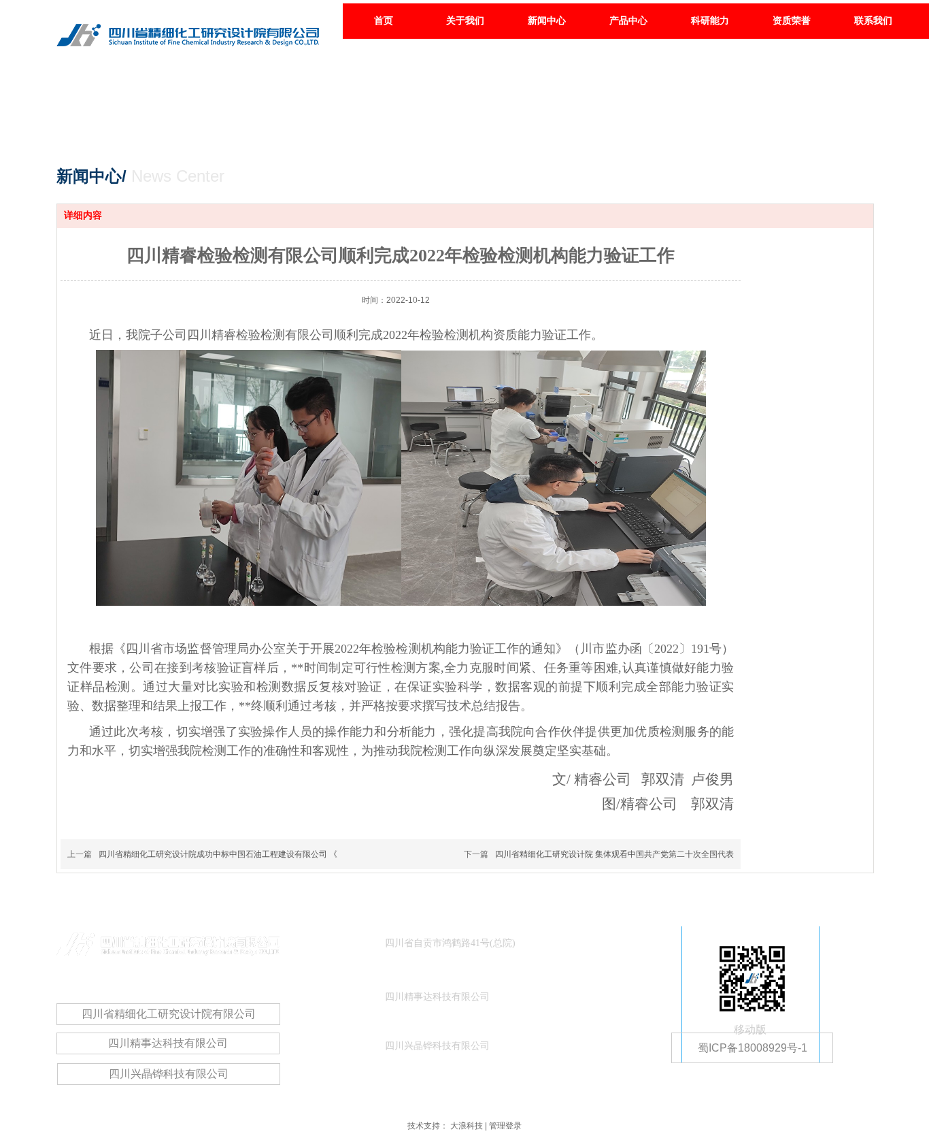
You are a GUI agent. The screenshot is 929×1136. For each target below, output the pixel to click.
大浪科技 (466, 1126)
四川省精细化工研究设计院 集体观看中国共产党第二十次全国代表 (614, 854)
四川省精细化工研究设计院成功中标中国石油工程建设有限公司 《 (218, 854)
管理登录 (505, 1126)
